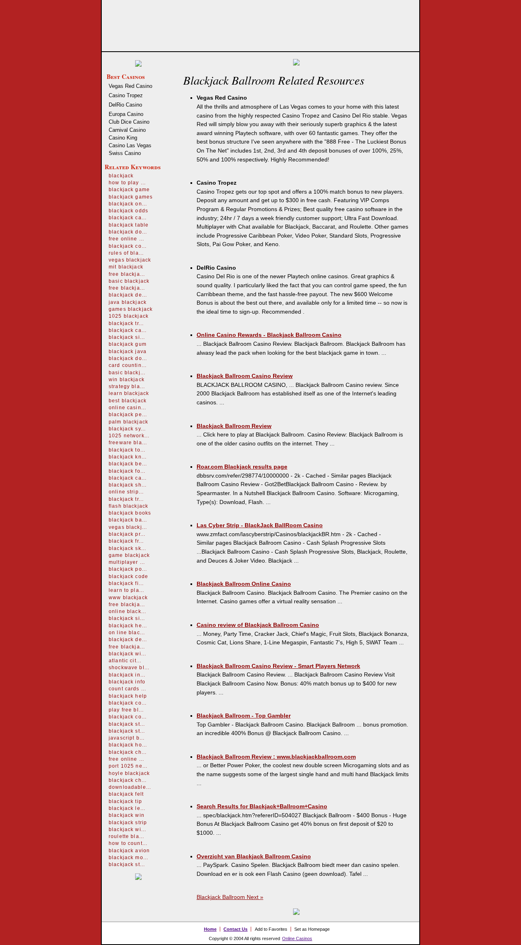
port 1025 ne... (128, 766)
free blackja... (127, 274)
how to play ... (127, 182)
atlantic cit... (125, 660)
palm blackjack (128, 421)
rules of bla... (126, 253)
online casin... (127, 407)
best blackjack (128, 400)
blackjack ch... (128, 752)
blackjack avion (129, 850)
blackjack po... (128, 569)
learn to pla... (126, 590)
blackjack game (129, 189)
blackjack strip (128, 822)
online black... (127, 611)
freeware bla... (128, 442)
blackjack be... (128, 463)
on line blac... (127, 632)
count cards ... (127, 688)
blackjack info (127, 681)
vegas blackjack (130, 260)
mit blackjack (126, 266)
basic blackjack (129, 281)
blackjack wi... (127, 653)
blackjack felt (126, 794)
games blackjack (131, 309)
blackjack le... (127, 808)
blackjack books (130, 513)
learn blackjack (129, 393)
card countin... (128, 365)
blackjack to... (127, 449)
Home (210, 929)
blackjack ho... (128, 744)
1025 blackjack (129, 316)
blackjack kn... (128, 456)
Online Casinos (297, 938)
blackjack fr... (126, 541)
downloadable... (130, 787)
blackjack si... (127, 337)
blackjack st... (127, 724)
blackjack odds (128, 210)
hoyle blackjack (129, 773)
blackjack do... (128, 231)
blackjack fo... (127, 471)
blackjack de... (128, 294)
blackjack (121, 175)
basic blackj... (127, 372)
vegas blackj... (128, 527)
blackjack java (128, 351)
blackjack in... (127, 674)
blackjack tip (125, 801)
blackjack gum (128, 344)
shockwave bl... (129, 667)
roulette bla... (126, 836)
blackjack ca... (128, 217)
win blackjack (126, 379)
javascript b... (126, 737)
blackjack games (131, 196)
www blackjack (128, 597)
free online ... (126, 238)
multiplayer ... (127, 562)
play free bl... (126, 709)
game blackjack (129, 555)
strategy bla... (127, 386)
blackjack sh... (128, 484)
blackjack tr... (126, 323)
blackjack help (128, 696)
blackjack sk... (127, 548)
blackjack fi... (126, 583)
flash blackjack (128, 506)
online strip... (126, 491)
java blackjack (128, 302)
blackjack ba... (128, 519)
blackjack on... (128, 203)
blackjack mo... (128, 857)
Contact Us (235, 929)
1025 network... (129, 435)
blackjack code (128, 576)
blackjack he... (128, 625)
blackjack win (126, 815)
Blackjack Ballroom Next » (230, 897)
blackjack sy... (127, 428)
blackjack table (129, 225)
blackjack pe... (128, 414)
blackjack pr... (127, 534)
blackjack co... (128, 246)
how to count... (128, 843)
